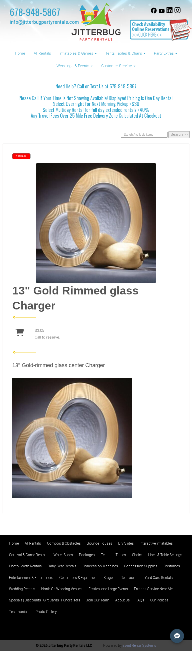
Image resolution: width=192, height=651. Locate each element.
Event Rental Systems (139, 645)
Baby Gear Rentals (62, 566)
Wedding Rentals (22, 589)
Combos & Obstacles (64, 543)
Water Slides (63, 555)
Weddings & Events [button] (73, 66)
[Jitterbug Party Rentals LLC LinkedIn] (169, 12)
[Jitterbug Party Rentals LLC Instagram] (177, 12)
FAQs (140, 600)
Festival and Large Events (108, 589)
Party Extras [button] (164, 53)
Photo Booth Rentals (25, 566)
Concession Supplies (141, 566)
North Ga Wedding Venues (61, 589)
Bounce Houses (99, 543)
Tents (105, 555)
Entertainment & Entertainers (31, 578)
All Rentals (42, 53)
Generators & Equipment (78, 578)
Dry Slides (126, 543)
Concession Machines (100, 566)
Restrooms (129, 578)
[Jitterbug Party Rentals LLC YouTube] (162, 12)
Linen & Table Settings (165, 555)
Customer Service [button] (117, 66)
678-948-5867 (35, 12)
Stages (109, 578)
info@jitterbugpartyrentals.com (44, 22)
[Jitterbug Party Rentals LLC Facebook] (154, 12)
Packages (87, 555)
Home (20, 53)
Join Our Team (97, 600)
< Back (21, 156)
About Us (122, 600)
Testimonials (19, 612)
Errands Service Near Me (153, 589)
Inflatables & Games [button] (77, 53)
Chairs (137, 555)
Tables (121, 555)
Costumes (172, 566)
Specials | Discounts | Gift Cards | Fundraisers (44, 600)
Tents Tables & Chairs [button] (124, 53)
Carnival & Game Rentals (28, 555)
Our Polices (159, 600)
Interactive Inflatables (156, 543)
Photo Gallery (46, 612)
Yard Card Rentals (158, 578)
